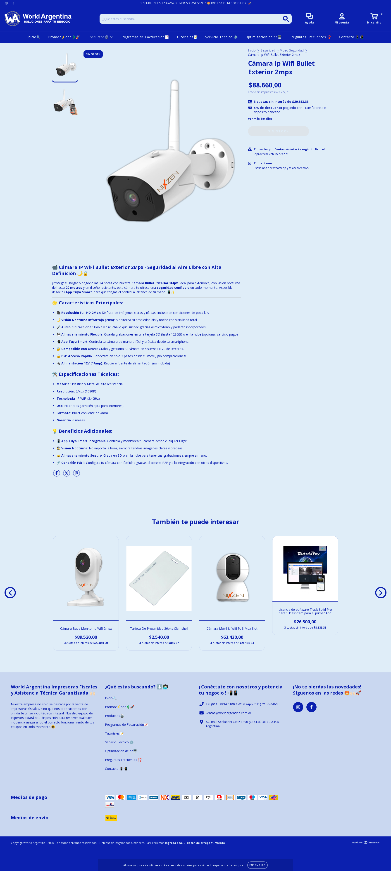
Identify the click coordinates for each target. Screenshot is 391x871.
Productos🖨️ (99, 37)
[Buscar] (286, 19)
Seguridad (268, 50)
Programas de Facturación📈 (144, 37)
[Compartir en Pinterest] (76, 475)
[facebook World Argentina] (13, 3)
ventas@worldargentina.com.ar (228, 713)
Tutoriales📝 (187, 37)
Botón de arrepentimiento (206, 843)
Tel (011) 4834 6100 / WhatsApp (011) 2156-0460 (242, 704)
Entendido (257, 865)
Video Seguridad (292, 50)
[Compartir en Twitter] (67, 475)
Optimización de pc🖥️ (264, 37)
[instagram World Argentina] (6, 3)
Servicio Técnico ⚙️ (221, 37)
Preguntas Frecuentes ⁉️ (310, 37)
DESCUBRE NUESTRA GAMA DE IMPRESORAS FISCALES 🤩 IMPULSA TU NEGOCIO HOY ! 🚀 (196, 3)
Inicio (252, 50)
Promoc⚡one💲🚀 (64, 37)
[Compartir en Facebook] (57, 475)
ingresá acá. (174, 843)
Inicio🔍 (34, 37)
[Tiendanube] (366, 843)
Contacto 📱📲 (351, 37)
